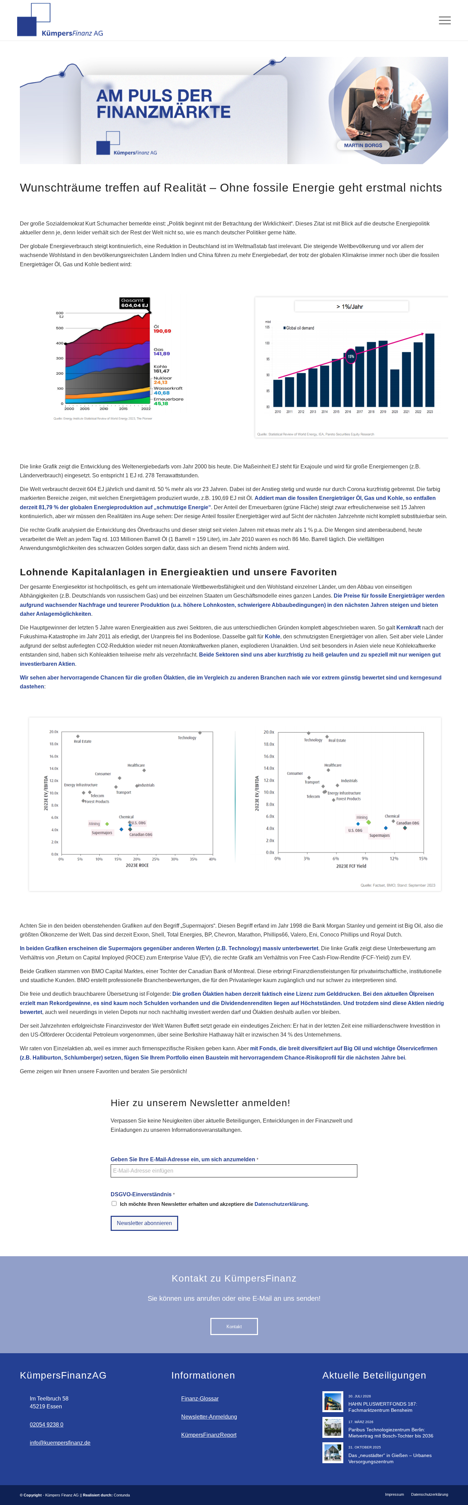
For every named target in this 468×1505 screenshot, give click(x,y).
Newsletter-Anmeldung (209, 1417)
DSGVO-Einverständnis (143, 1194)
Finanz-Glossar (200, 1399)
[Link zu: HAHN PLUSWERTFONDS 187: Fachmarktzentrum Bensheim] (332, 1401)
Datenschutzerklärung (281, 1204)
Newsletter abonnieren (144, 1223)
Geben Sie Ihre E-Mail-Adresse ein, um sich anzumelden (184, 1159)
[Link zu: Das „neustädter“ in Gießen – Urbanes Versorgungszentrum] (332, 1452)
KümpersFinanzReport (208, 1435)
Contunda (122, 1495)
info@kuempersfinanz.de (60, 1443)
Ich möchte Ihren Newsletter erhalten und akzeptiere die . (214, 1204)
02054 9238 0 (46, 1425)
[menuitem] (442, 20)
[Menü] (442, 20)
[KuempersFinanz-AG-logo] (60, 20)
